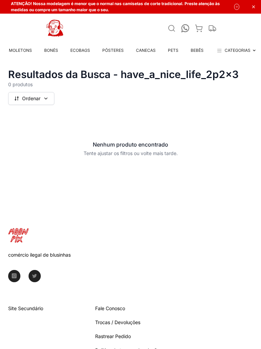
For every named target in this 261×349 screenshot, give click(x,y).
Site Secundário (25, 308)
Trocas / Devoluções (117, 322)
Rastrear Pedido (113, 336)
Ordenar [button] (31, 98)
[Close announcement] (253, 7)
